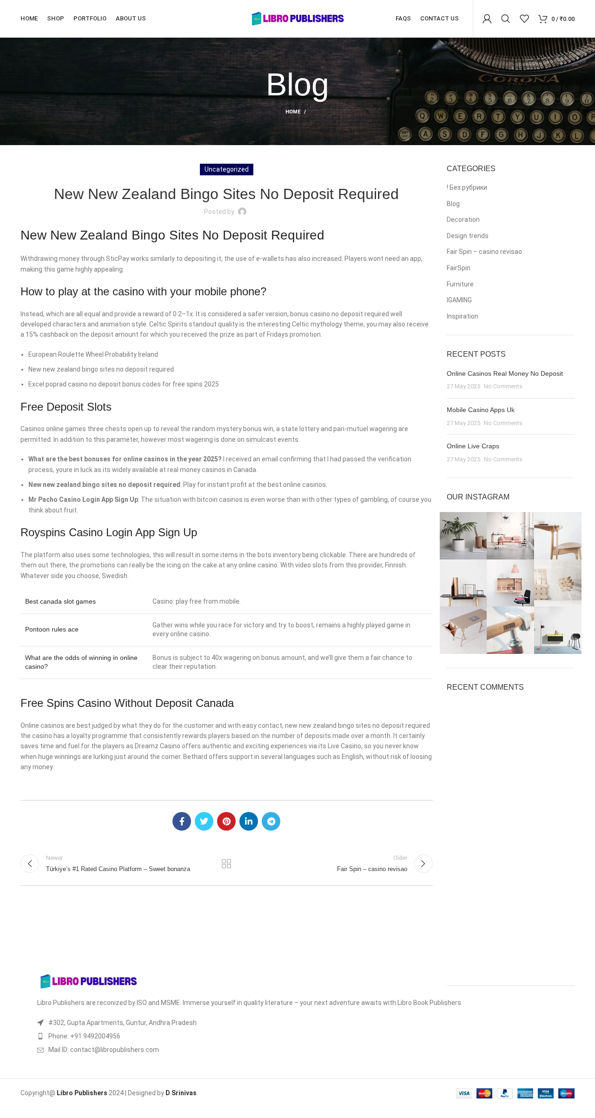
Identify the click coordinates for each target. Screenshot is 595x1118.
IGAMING (459, 300)
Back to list (226, 863)
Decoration (463, 219)
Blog (453, 203)
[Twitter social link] (204, 821)
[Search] (505, 18)
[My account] (487, 18)
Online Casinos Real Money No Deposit (505, 373)
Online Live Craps (473, 446)
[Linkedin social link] (248, 821)
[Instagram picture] (463, 535)
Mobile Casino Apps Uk (481, 409)
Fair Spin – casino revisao (484, 251)
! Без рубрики (467, 187)
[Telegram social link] (271, 821)
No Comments (503, 386)
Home (292, 112)
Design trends (468, 236)
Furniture (460, 284)
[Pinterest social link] (226, 821)
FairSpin (458, 268)
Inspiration (462, 316)
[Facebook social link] (181, 821)
